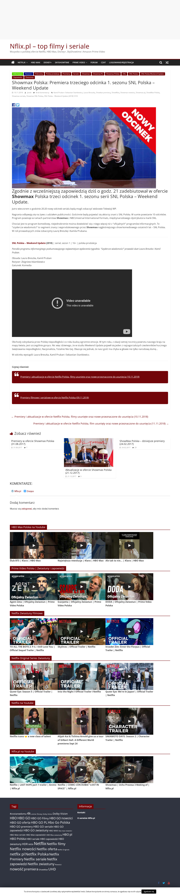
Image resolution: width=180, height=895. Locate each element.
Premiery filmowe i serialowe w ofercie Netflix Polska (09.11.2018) (54, 397)
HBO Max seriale (17, 834)
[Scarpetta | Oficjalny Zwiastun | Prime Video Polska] (81, 586)
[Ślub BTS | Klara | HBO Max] (34, 545)
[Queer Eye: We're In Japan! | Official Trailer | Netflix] (129, 676)
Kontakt (81, 812)
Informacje (17, 74)
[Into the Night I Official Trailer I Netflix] (81, 676)
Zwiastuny (29, 77)
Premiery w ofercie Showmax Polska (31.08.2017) (32, 442)
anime (33, 814)
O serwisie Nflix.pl (86, 818)
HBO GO (23, 818)
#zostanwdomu (18, 813)
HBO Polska (18, 839)
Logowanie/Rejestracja (121, 62)
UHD (52, 869)
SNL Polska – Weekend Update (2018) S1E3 (61, 96)
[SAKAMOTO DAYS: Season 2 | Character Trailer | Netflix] (129, 721)
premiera (31, 869)
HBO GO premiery (21, 826)
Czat (103, 62)
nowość (16, 868)
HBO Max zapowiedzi (36, 834)
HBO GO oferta (20, 822)
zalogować (26, 508)
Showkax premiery (103, 92)
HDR (25, 844)
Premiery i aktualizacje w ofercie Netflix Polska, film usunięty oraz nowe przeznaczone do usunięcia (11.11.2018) (101, 423)
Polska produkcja (52, 74)
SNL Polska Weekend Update (152, 74)
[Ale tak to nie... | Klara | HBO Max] (129, 545)
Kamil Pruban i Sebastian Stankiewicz (68, 92)
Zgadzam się (149, 891)
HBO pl (67, 834)
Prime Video (79, 62)
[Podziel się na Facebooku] (13, 105)
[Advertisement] (90, 19)
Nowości (28, 74)
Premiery (66, 74)
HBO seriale (33, 839)
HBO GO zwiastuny (35, 830)
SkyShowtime (62, 62)
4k (29, 813)
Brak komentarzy (42, 92)
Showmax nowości (127, 92)
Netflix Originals (63, 850)
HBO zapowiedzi (49, 839)
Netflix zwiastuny (41, 864)
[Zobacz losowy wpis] (167, 62)
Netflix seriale (35, 859)
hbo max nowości (65, 831)
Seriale (76, 74)
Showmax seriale (18, 96)
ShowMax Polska (152, 92)
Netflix (21, 62)
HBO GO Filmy (40, 818)
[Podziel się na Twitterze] (17, 105)
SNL (124, 74)
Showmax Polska (112, 74)
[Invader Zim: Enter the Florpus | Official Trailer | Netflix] (129, 631)
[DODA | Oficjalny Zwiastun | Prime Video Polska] (129, 586)
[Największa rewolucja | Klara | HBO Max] (81, 545)
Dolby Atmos (47, 814)
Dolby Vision (60, 813)
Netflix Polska (37, 854)
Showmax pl (140, 92)
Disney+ (48, 62)
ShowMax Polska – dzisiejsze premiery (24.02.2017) (142, 442)
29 (136, 447)
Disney (39, 814)
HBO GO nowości (61, 818)
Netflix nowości (23, 848)
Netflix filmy (56, 843)
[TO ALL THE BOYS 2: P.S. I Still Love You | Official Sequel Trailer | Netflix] (34, 631)
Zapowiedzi (17, 77)
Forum (94, 62)
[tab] (16, 492)
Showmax (86, 74)
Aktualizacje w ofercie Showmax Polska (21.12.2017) (88, 471)
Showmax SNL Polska (34, 96)
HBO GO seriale (43, 826)
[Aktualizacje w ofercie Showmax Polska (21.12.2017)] (88, 439)
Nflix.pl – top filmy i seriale (49, 46)
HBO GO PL (39, 822)
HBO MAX (35, 62)
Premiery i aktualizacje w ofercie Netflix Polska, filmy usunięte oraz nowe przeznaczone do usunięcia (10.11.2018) (80, 376)
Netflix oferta (47, 849)
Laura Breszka (89, 92)
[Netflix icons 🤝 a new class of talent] (34, 721)
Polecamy (39, 74)
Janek (29, 92)
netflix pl (17, 854)
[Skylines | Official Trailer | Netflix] (81, 631)
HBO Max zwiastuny (54, 835)
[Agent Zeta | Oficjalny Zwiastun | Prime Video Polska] (34, 586)
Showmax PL (98, 74)
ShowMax (115, 92)
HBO (13, 818)
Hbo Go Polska (59, 822)
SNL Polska (133, 74)
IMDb (30, 844)
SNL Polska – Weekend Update (29, 243)
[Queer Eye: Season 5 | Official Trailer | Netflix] (34, 676)
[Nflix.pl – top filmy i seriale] (13, 62)
